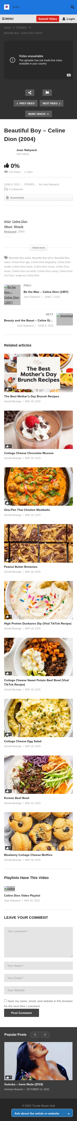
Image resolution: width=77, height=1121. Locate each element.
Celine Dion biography (43, 262)
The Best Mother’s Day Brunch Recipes (31, 396)
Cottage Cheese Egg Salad (22, 741)
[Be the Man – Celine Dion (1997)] (38, 299)
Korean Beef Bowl (16, 798)
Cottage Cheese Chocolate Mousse (29, 453)
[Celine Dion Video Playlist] (9, 888)
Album (8, 226)
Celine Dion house (44, 266)
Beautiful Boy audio (20, 258)
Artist (7, 221)
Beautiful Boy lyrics (42, 258)
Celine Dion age (20, 262)
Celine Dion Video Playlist (22, 895)
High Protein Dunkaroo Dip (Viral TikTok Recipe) (37, 623)
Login (70, 18)
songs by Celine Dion (27, 275)
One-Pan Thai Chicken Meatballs (27, 509)
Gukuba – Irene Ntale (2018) (23, 1084)
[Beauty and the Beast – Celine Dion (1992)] (38, 324)
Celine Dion (19, 221)
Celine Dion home (22, 266)
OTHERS (29, 184)
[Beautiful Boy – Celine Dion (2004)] (38, 373)
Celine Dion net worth (24, 271)
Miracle (18, 226)
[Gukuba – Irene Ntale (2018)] (38, 1061)
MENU (9, 18)
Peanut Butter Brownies (20, 566)
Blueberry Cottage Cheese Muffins (28, 855)
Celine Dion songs (47, 271)
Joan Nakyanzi (26, 150)
